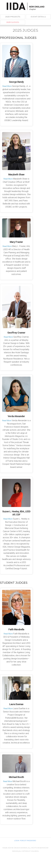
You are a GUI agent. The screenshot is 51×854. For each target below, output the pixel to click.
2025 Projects (12, 17)
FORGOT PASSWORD (28, 840)
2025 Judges (12, 22)
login (16, 840)
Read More (7, 86)
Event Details (38, 17)
